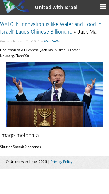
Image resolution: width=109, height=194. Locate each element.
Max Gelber (53, 41)
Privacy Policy (61, 161)
